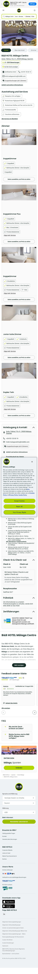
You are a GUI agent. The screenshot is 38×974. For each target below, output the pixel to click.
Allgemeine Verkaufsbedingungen (11, 925)
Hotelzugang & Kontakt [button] (15, 427)
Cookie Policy (23, 495)
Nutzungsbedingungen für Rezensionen (13, 937)
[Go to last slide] (4, 142)
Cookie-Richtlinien (7, 940)
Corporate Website (7, 850)
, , (17, 59)
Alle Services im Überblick (10, 119)
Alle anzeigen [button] (6, 708)
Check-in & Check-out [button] (15, 559)
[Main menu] (3, 10)
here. (28, 489)
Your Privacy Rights (19, 512)
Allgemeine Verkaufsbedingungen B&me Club (14, 931)
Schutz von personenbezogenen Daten (13, 928)
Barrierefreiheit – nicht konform (10, 953)
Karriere (4, 859)
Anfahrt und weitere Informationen (12, 85)
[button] (18, 695)
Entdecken (19, 768)
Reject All (19, 506)
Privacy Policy (13, 495)
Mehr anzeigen (19, 665)
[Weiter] (34, 712)
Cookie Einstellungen (8, 943)
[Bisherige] (3, 712)
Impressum (5, 946)
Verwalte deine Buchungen (9, 839)
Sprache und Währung (9, 794)
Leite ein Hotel (6, 853)
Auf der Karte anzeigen (11, 67)
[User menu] (34, 10)
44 (33, 42)
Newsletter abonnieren (19, 822)
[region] (19, 487)
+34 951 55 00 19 (26, 72)
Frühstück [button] (8, 597)
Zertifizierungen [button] (11, 611)
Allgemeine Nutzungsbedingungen (11, 922)
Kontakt (4, 836)
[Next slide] (34, 142)
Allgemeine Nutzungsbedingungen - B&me (13, 934)
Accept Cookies (19, 501)
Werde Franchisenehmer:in (9, 856)
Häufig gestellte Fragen (8, 833)
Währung (5, 808)
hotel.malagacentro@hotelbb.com (15, 76)
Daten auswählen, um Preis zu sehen (19, 179)
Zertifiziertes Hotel (10, 72)
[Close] (32, 461)
